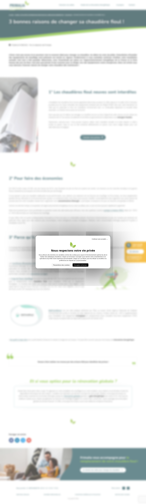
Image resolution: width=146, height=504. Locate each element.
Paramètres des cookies (61, 265)
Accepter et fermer (80, 265)
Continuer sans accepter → (100, 239)
